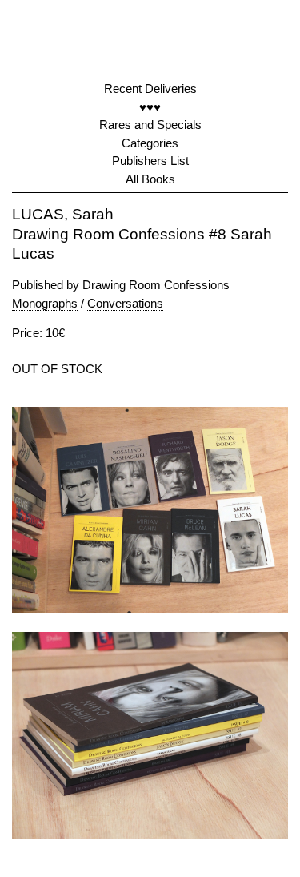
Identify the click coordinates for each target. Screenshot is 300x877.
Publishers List (150, 160)
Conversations (125, 303)
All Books (150, 179)
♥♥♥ (150, 107)
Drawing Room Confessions (156, 285)
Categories (150, 143)
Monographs (45, 303)
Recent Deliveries (150, 88)
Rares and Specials (150, 124)
